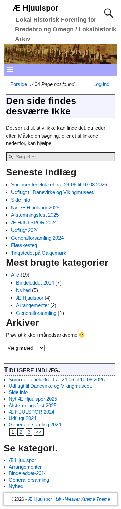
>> (39, 432)
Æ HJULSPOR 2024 (34, 223)
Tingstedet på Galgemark (38, 253)
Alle (15, 275)
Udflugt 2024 (25, 230)
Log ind (101, 84)
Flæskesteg (24, 245)
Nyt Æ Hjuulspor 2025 (35, 207)
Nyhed (23, 290)
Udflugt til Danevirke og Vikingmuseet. (52, 192)
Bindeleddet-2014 (35, 283)
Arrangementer (32, 305)
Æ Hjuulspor (35, 8)
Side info (20, 200)
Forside (18, 84)
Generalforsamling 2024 (37, 238)
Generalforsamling (36, 313)
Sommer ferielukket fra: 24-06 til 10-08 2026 (59, 184)
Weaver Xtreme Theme (87, 499)
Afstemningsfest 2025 (35, 215)
